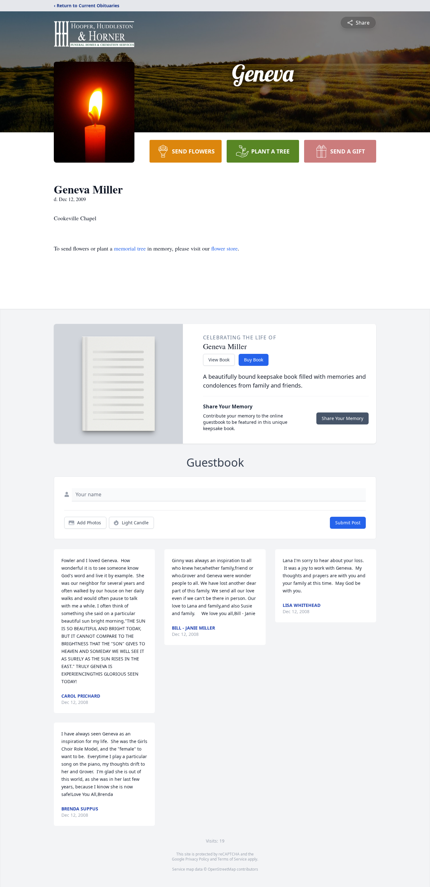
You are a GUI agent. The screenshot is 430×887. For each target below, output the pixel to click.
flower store (224, 248)
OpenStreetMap (222, 869)
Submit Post (347, 523)
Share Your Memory (342, 418)
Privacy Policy (197, 859)
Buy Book (253, 360)
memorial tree (130, 248)
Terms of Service (232, 859)
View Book (218, 360)
